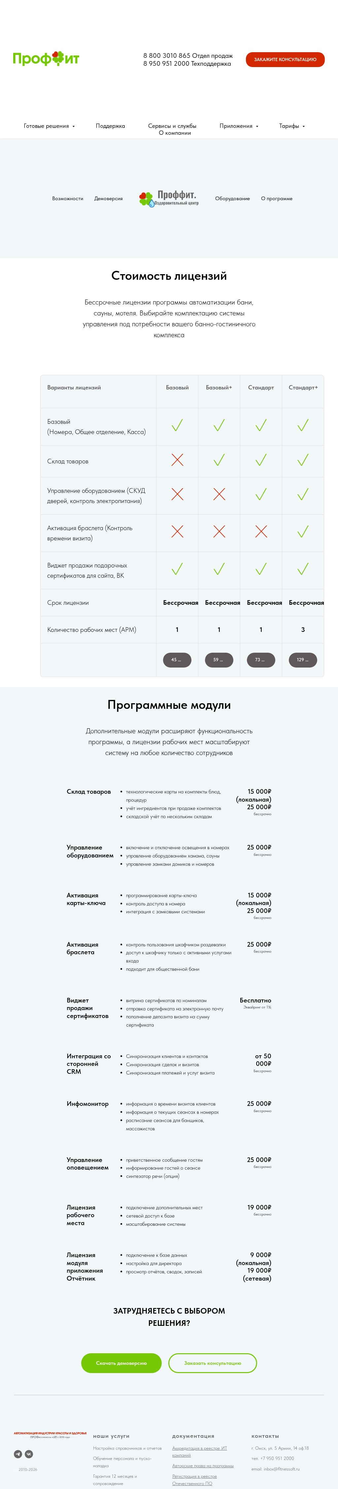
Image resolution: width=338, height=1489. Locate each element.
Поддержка (110, 125)
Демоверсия (108, 198)
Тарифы (290, 125)
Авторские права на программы (203, 1465)
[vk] (29, 1454)
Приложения (237, 125)
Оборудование (232, 198)
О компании (175, 132)
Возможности (67, 198)
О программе (276, 198)
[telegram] (18, 1454)
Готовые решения (47, 125)
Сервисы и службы (172, 125)
